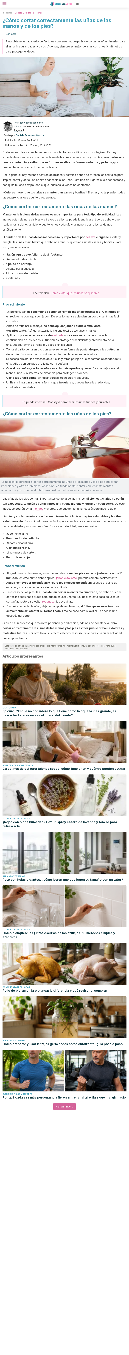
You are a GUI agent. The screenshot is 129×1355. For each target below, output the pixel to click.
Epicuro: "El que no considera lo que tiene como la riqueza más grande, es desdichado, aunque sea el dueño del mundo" (59, 713)
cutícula (58, 335)
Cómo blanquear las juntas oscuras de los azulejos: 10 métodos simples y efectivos (59, 935)
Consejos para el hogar (16, 819)
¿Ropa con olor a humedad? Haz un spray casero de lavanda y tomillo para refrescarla (60, 824)
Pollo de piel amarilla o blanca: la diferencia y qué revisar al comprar (55, 990)
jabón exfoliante (66, 578)
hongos (38, 508)
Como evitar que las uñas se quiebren (74, 293)
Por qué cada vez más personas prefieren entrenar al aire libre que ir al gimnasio (64, 1097)
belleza (90, 237)
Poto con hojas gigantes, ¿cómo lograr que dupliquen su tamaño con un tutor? (63, 879)
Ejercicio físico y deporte (17, 1094)
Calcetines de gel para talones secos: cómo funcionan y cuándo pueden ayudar (64, 769)
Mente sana (9, 708)
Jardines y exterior (14, 876)
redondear (49, 601)
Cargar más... (64, 1106)
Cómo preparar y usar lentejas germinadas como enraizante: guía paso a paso (63, 1044)
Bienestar (7, 13)
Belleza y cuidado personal (28, 13)
